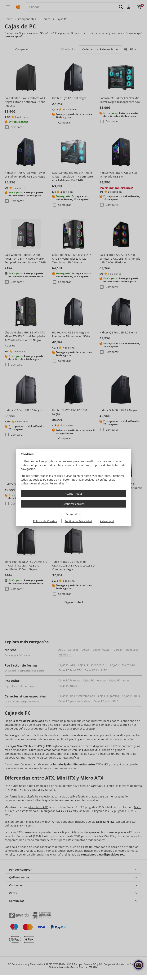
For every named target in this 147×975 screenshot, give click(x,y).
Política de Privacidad (78, 521)
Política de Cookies (45, 521)
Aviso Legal (107, 521)
